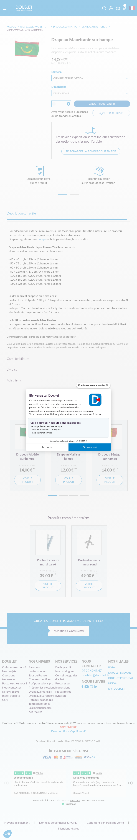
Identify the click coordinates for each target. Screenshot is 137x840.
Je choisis (47, 447)
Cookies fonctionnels (42, 432)
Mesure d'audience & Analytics (46, 429)
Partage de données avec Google (47, 426)
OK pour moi (90, 447)
